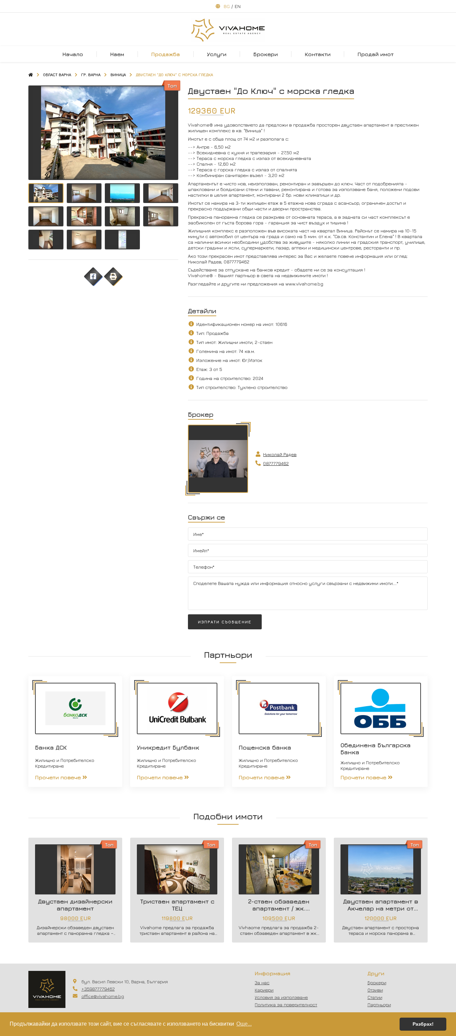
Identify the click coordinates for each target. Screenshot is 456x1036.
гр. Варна (90, 74)
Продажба (165, 54)
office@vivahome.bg (102, 996)
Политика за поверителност (286, 1004)
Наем (117, 54)
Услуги (216, 54)
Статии (375, 997)
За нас (262, 982)
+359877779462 (98, 989)
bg (227, 6)
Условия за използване (281, 997)
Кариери (264, 990)
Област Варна (57, 74)
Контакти (317, 54)
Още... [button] (244, 1024)
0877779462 (276, 463)
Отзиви (375, 990)
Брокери (265, 54)
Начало (72, 54)
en (238, 6)
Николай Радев (279, 454)
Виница (118, 74)
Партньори (379, 1004)
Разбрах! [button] (423, 1024)
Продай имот (376, 54)
